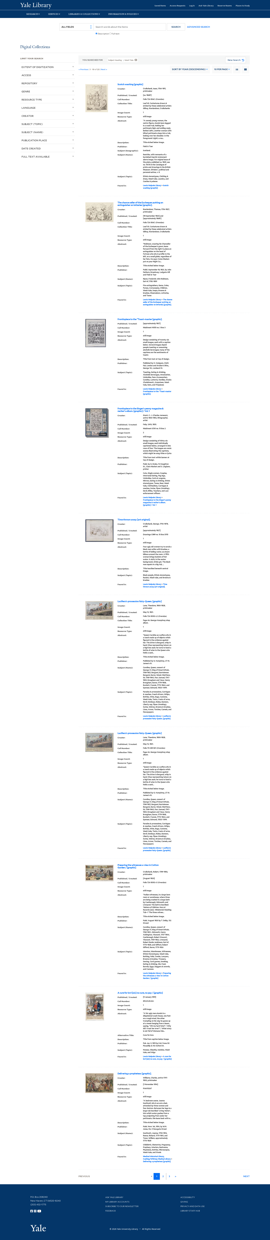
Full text (115, 34)
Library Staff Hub (190, 1211)
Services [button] (53, 14)
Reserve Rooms (225, 5)
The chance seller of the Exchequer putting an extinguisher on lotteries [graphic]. (140, 203)
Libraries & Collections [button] (83, 14)
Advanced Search (198, 27)
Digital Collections (35, 47)
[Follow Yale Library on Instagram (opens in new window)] (35, 1211)
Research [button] (32, 14)
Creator (28, 116)
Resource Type (32, 99)
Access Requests (177, 5)
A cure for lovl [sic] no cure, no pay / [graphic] (140, 993)
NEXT (246, 1176)
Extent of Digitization (38, 67)
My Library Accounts (117, 1202)
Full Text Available (36, 156)
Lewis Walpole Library (152, 185)
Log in (192, 5)
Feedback (110, 1211)
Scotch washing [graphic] (130, 84)
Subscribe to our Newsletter (122, 1206)
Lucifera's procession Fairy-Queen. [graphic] (140, 601)
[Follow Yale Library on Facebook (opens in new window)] (31, 1211)
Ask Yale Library (206, 5)
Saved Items (160, 5)
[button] (176, 26)
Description (103, 34)
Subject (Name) (32, 132)
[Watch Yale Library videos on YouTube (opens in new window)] (39, 1211)
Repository (29, 83)
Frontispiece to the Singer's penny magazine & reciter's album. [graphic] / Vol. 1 (141, 409)
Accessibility (187, 1197)
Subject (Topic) (32, 124)
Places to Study (243, 5)
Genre (26, 91)
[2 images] (96, 422)
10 (221, 69)
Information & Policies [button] (122, 14)
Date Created (31, 148)
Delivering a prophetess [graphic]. (134, 1073)
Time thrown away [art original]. (134, 519)
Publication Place (34, 140)
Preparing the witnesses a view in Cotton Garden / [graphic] (138, 866)
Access (26, 75)
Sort (189, 69)
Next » (104, 69)
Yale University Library (37, 5)
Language (29, 107)
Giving (184, 1202)
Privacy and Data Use (192, 1206)
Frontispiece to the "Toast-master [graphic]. (140, 319)
